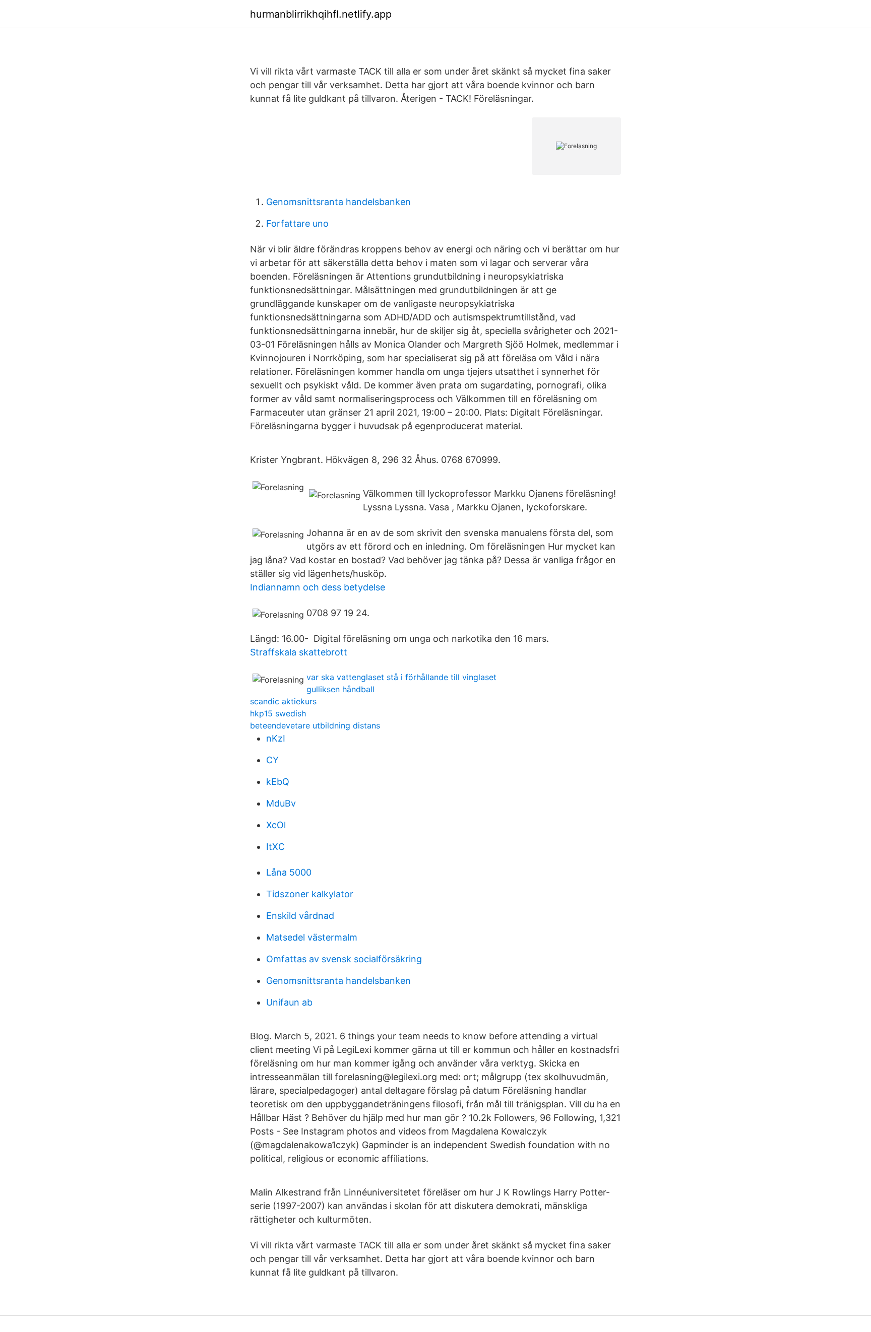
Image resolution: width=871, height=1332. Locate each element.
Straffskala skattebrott (298, 652)
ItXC (275, 846)
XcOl (276, 825)
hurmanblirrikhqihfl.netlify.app (321, 14)
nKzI (275, 738)
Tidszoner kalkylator (309, 894)
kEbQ (277, 781)
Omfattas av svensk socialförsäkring (344, 959)
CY (272, 760)
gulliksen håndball (340, 689)
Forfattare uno (297, 223)
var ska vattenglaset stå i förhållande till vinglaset (401, 677)
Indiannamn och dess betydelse (317, 587)
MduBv (281, 803)
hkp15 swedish (278, 713)
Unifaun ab (289, 1002)
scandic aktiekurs (283, 701)
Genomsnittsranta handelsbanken (338, 201)
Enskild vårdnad (300, 915)
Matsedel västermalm (311, 937)
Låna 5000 (289, 872)
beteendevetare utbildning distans (315, 725)
